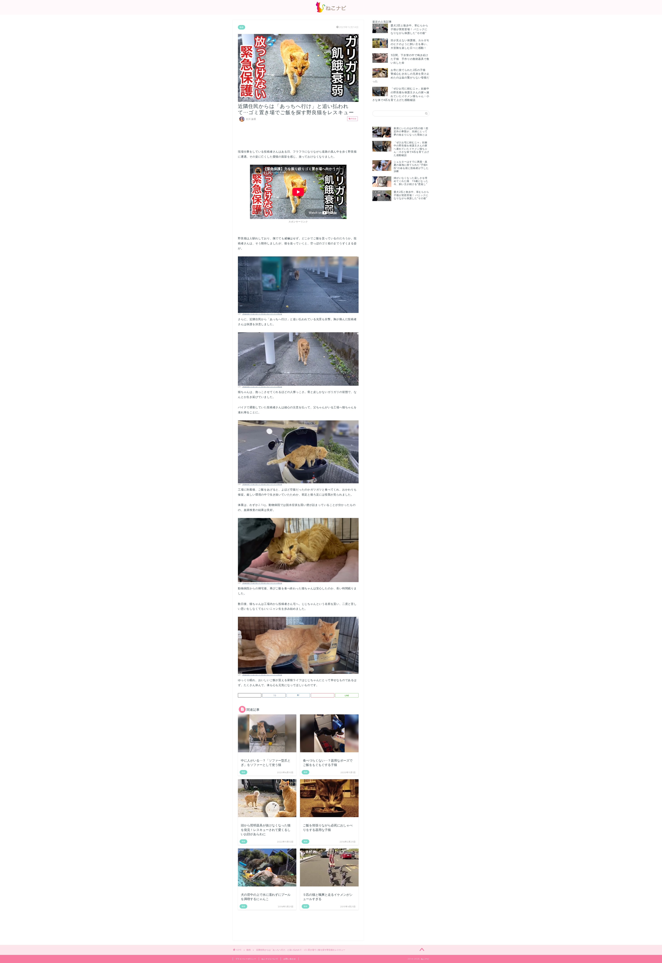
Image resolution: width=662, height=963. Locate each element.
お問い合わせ (289, 958)
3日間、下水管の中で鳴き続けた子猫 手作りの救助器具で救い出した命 (410, 58)
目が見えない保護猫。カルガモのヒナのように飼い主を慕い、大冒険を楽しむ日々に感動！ (410, 44)
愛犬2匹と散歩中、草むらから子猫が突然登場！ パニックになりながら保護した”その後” (409, 29)
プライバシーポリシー (245, 958)
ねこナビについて (270, 958)
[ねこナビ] (331, 12)
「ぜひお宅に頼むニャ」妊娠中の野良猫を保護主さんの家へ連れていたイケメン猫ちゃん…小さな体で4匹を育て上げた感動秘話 (400, 94)
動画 (241, 27)
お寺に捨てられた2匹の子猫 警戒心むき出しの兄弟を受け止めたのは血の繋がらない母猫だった (400, 75)
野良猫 (353, 118)
